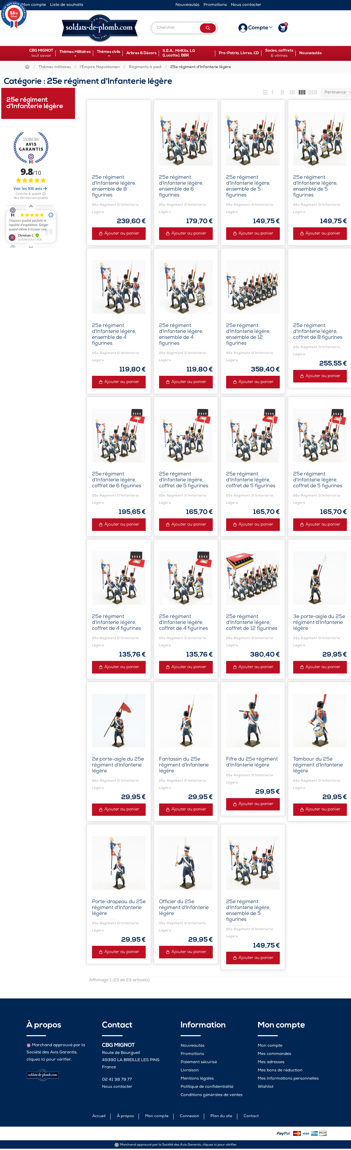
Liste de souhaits (66, 5)
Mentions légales (197, 1078)
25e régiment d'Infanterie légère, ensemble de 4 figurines (114, 335)
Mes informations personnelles (288, 1078)
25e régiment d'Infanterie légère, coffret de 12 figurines (251, 623)
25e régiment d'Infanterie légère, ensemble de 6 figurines (181, 187)
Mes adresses (271, 1062)
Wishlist (265, 1086)
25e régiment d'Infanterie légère (34, 103)
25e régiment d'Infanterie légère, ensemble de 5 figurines (248, 187)
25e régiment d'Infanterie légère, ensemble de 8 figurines (114, 187)
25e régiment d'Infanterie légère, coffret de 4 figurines (116, 623)
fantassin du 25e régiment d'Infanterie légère (184, 765)
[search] (208, 28)
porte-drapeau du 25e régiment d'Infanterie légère (119, 908)
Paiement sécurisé (199, 1062)
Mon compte (33, 5)
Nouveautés (187, 5)
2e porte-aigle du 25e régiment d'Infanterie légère (118, 765)
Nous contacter (246, 5)
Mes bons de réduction (280, 1070)
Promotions (215, 5)
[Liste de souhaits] (136, 114)
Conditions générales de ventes (212, 1095)
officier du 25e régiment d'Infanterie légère (184, 908)
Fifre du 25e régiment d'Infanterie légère (252, 763)
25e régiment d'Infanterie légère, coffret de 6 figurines (116, 480)
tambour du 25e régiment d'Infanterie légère (318, 765)
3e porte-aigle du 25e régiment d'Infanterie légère (319, 623)
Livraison (190, 1070)
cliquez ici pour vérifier (48, 1059)
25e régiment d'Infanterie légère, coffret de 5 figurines (183, 480)
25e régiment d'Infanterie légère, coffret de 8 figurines (317, 332)
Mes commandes (274, 1054)
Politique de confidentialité (207, 1086)
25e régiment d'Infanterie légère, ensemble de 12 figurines (248, 335)
